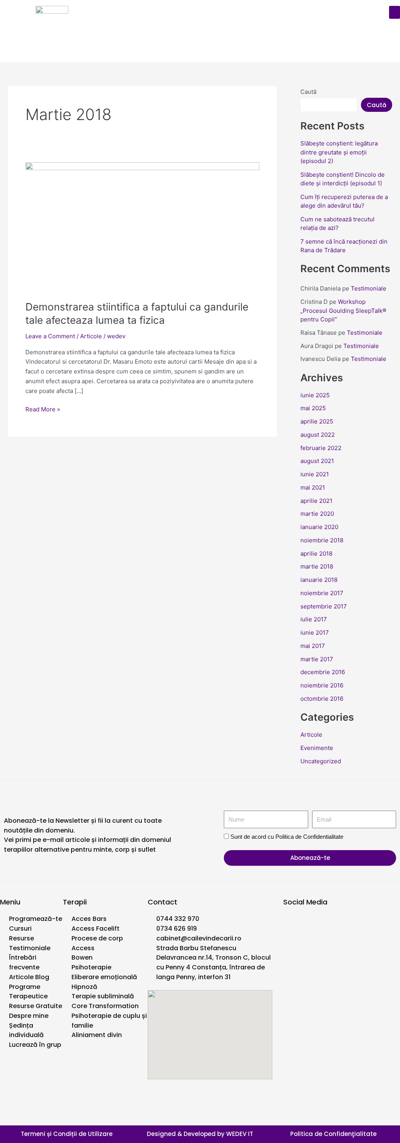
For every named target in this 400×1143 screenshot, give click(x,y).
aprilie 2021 (316, 500)
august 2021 (317, 461)
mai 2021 (312, 487)
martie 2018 (316, 566)
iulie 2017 (313, 619)
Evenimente (316, 748)
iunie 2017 (314, 632)
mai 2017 (312, 646)
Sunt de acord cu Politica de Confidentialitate (286, 836)
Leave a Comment (50, 336)
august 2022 (317, 434)
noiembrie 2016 (321, 685)
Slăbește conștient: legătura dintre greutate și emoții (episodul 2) (339, 152)
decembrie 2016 (322, 672)
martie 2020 (317, 513)
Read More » (42, 409)
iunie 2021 (314, 474)
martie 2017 (316, 659)
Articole (91, 336)
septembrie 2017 (323, 606)
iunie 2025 (315, 395)
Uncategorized (320, 761)
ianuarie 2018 (319, 579)
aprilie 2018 (316, 553)
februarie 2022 (320, 448)
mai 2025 (313, 408)
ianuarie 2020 (319, 527)
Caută (308, 91)
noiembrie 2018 (321, 540)
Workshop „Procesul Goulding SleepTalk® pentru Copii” (343, 310)
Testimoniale (368, 288)
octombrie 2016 (321, 698)
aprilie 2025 (316, 421)
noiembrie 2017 (321, 593)
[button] (394, 12)
